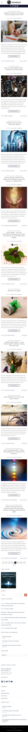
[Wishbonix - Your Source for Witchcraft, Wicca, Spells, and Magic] (14, 2)
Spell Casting (12, 66)
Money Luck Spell (14, 291)
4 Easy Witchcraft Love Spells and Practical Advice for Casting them (14, 720)
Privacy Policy (4, 698)
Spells (17, 66)
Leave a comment (23, 60)
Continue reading (14, 56)
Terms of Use (4, 695)
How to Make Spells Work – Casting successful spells (14, 68)
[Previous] (3, 562)
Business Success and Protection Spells (14, 123)
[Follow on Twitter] (14, 6)
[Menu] (2, 2)
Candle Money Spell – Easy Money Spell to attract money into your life (14, 343)
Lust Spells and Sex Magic (11, 628)
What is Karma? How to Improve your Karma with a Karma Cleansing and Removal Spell (14, 509)
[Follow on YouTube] (17, 6)
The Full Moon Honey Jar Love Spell (10, 641)
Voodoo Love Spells (6, 636)
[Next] (14, 565)
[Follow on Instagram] (12, 6)
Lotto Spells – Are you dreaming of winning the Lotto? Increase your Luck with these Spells (14, 235)
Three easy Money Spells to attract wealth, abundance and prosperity (13, 604)
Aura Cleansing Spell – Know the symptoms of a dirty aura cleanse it (14, 451)
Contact (3, 690)
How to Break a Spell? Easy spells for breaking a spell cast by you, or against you (14, 179)
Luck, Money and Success (14, 11)
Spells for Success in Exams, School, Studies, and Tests (14, 14)
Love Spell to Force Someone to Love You (11, 645)
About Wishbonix (5, 693)
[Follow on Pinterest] (15, 6)
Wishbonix (19, 18)
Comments (24, 225)
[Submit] (25, 595)
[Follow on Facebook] (10, 6)
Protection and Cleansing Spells (14, 176)
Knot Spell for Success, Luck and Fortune (14, 398)
